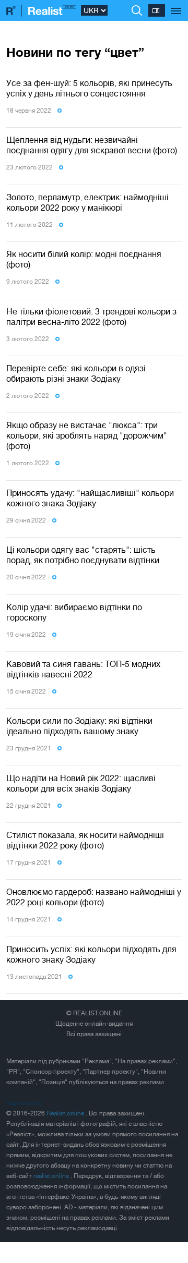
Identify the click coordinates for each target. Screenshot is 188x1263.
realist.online (51, 1176)
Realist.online (66, 1113)
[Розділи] (176, 5)
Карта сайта (23, 1103)
